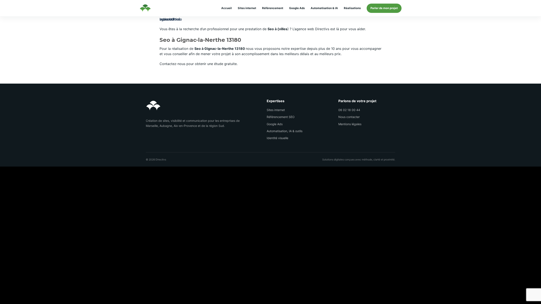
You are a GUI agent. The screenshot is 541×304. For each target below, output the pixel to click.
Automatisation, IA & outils (284, 131)
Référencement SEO (281, 117)
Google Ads (297, 8)
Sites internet (247, 8)
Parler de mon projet (384, 8)
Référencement (272, 8)
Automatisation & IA (324, 8)
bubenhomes (170, 19)
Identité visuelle (277, 138)
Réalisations (352, 8)
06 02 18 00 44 (349, 110)
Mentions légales (349, 124)
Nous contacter (349, 117)
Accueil (226, 8)
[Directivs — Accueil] (145, 8)
